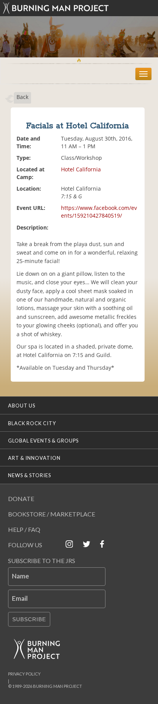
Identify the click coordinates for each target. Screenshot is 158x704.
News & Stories (29, 475)
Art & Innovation (34, 458)
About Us (21, 405)
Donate (21, 498)
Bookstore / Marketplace (51, 514)
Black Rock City (32, 423)
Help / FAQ (24, 529)
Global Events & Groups (43, 440)
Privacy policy (24, 673)
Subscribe (29, 619)
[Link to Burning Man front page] (79, 8)
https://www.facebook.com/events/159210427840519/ (99, 211)
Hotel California (81, 169)
